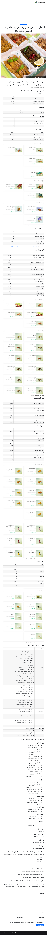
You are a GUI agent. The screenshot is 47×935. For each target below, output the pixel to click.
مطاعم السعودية (23, 24)
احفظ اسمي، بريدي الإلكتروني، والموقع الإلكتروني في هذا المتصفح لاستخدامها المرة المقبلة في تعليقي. (26, 922)
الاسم (43, 912)
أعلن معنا (9, 932)
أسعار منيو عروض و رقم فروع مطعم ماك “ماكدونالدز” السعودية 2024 (24, 246)
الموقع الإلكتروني (20, 917)
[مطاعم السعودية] (40, 2)
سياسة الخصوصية (4, 932)
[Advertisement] (23, 13)
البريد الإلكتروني (41, 917)
